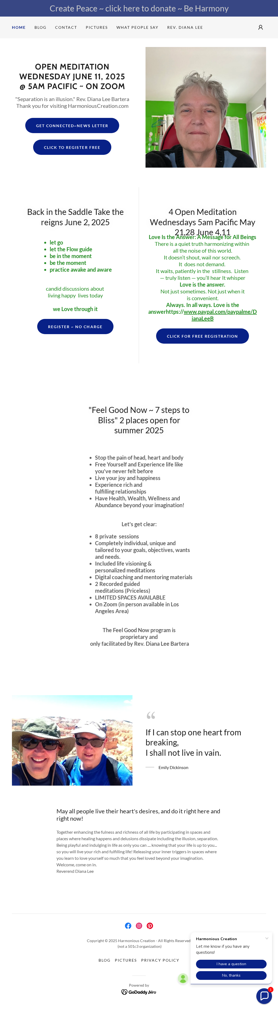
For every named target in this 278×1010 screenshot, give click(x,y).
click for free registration (202, 336)
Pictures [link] (97, 27)
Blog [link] (40, 27)
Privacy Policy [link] (160, 960)
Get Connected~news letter (72, 125)
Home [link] (19, 27)
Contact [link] (66, 27)
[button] (260, 27)
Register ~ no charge (75, 326)
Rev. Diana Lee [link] (185, 27)
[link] (128, 925)
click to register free (72, 147)
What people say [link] (137, 27)
